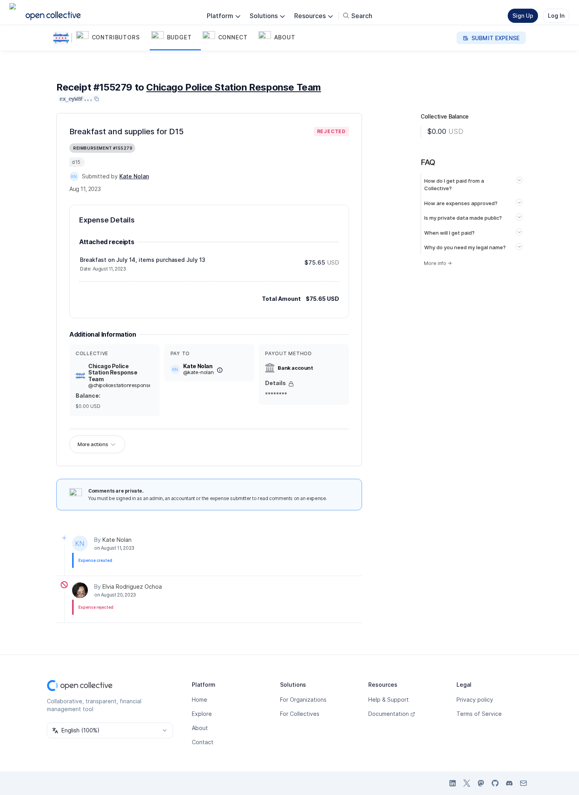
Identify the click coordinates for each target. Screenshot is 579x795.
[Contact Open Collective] (523, 783)
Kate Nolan (117, 539)
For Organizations (303, 699)
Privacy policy (475, 699)
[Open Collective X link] (466, 783)
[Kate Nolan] (74, 176)
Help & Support (388, 699)
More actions (93, 444)
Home (199, 699)
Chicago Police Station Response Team (233, 87)
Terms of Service (479, 713)
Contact (202, 742)
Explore (202, 713)
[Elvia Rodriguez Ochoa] (80, 590)
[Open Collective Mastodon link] (480, 783)
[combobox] (110, 730)
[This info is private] (291, 384)
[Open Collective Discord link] (509, 783)
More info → (438, 263)
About (200, 728)
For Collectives (299, 713)
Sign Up (522, 15)
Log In (556, 15)
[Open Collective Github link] (495, 783)
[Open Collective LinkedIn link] (452, 783)
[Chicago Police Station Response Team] (62, 38)
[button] (112, 37)
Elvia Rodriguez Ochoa (132, 586)
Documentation (388, 713)
